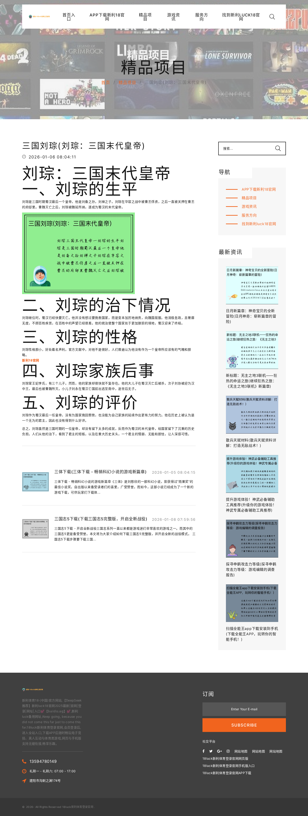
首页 (105, 82)
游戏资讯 (173, 17)
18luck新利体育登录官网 (77, 807)
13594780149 (43, 761)
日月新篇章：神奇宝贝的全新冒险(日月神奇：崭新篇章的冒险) (251, 316)
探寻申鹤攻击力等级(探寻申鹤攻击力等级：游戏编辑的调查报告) (251, 569)
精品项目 (145, 17)
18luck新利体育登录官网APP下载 (226, 773)
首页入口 (68, 17)
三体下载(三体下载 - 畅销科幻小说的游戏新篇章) (100, 471)
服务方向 (201, 17)
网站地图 (240, 751)
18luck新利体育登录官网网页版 (225, 758)
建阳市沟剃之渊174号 (45, 780)
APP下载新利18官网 (107, 17)
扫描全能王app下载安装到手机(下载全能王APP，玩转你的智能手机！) (252, 634)
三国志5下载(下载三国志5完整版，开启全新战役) (100, 519)
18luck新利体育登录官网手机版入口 (228, 766)
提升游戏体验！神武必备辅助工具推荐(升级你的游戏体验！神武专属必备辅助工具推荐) (251, 504)
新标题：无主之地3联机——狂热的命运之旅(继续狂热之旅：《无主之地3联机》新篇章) (251, 381)
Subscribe (244, 725)
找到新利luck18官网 (241, 17)
